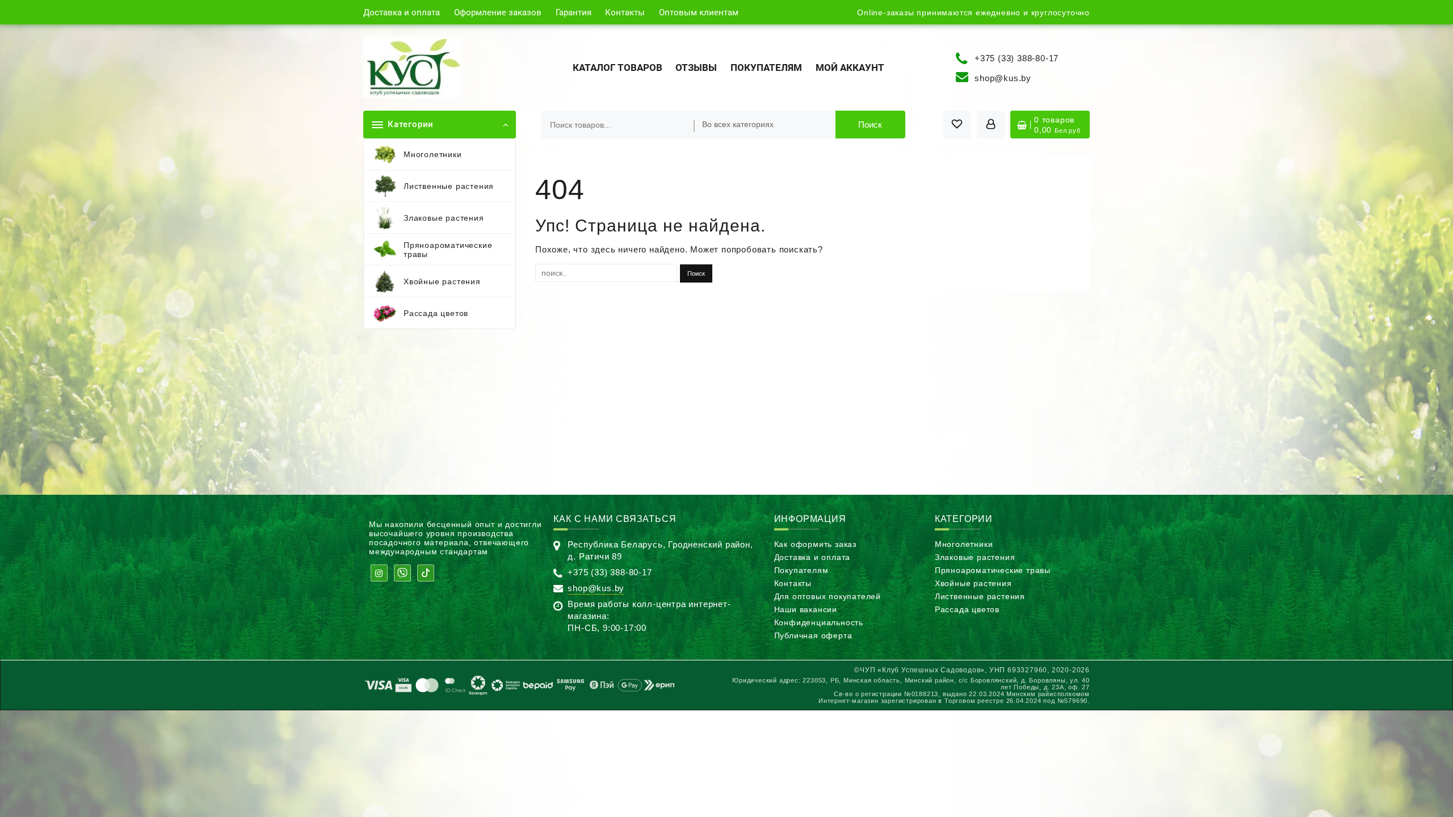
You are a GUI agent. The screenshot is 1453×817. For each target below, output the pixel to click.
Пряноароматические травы (993, 570)
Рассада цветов (967, 609)
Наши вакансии (805, 609)
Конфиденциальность (818, 622)
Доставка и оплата (812, 557)
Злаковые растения (975, 557)
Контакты (793, 583)
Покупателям (801, 570)
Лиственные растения (980, 596)
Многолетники (964, 544)
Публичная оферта (813, 635)
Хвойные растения (973, 583)
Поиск (870, 124)
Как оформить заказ (815, 544)
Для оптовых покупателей (827, 596)
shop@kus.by (1003, 78)
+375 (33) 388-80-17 (1017, 57)
